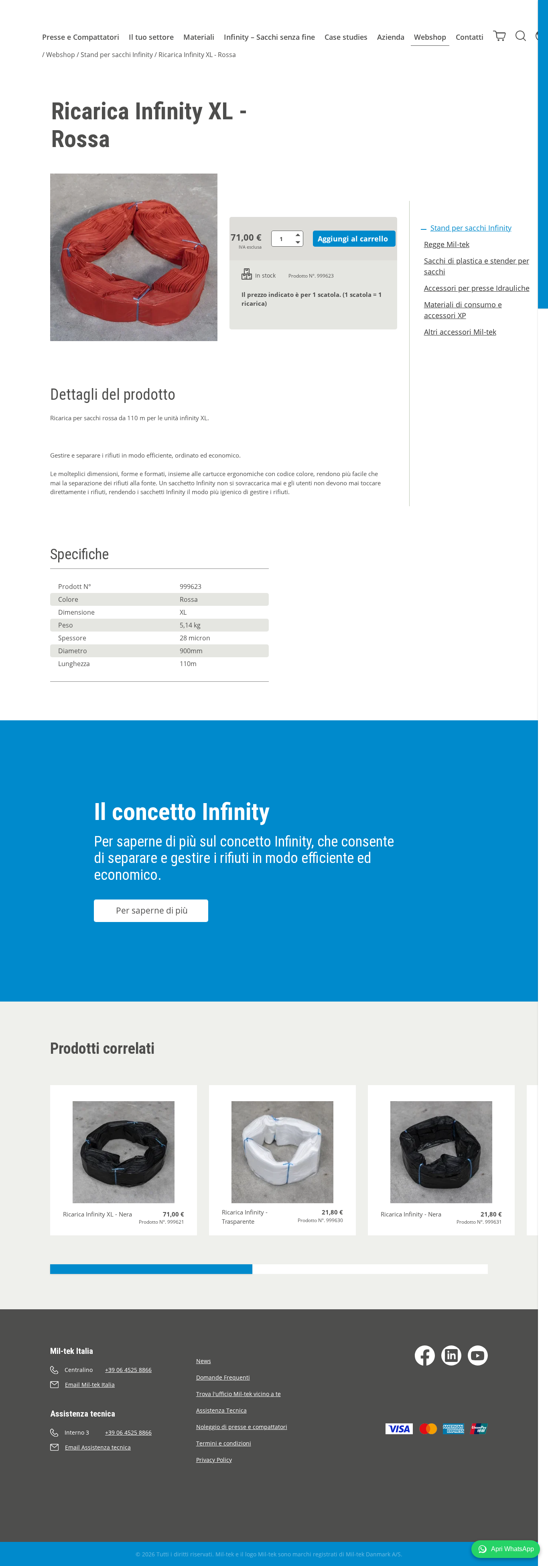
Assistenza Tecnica (221, 1410)
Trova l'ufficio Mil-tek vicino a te (238, 1394)
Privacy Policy (214, 1460)
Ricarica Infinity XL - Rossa (197, 54)
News (203, 1361)
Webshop (430, 37)
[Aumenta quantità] (299, 235)
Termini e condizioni (223, 1443)
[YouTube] (478, 1355)
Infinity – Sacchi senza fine (269, 37)
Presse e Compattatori (80, 37)
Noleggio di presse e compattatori (241, 1427)
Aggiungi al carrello (353, 238)
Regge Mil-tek (446, 244)
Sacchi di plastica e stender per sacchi (476, 266)
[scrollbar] (543, 783)
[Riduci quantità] (299, 243)
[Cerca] (521, 36)
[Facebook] (425, 1355)
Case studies (346, 37)
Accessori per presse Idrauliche (477, 288)
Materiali (198, 37)
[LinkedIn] (451, 1355)
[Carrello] (499, 36)
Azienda (390, 37)
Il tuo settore (151, 37)
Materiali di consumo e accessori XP (463, 310)
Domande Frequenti (223, 1377)
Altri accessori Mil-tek (460, 332)
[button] (505, 1549)
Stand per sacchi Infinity (117, 54)
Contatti (469, 37)
